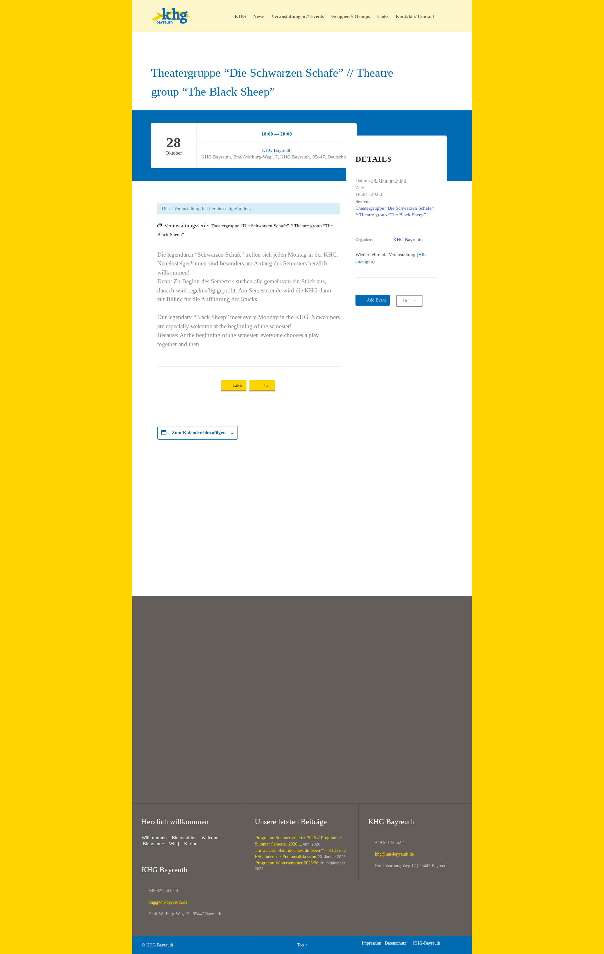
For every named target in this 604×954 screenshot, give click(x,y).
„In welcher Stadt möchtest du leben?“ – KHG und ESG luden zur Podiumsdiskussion (300, 853)
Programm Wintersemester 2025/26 (286, 863)
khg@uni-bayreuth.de (164, 902)
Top (300, 945)
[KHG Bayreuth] (171, 16)
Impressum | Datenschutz (384, 943)
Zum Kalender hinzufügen (199, 432)
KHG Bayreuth (277, 150)
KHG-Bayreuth (423, 943)
